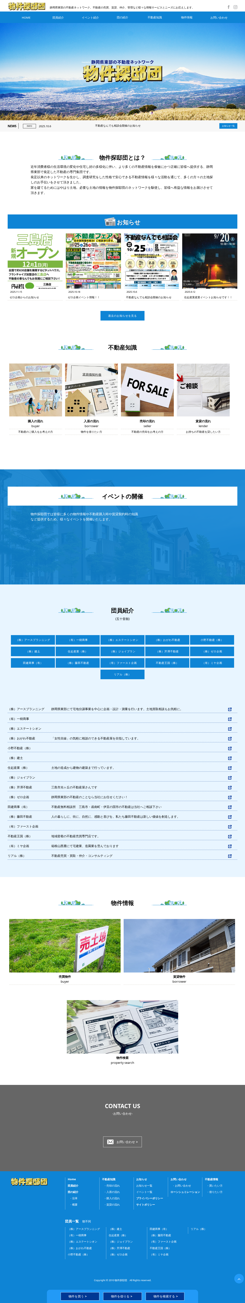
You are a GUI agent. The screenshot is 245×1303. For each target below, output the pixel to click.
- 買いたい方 (214, 1185)
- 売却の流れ (111, 1185)
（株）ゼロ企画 (212, 651)
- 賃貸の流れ (111, 1204)
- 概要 (73, 1204)
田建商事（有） (33, 662)
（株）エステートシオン (122, 639)
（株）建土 (33, 651)
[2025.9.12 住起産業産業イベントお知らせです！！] (209, 261)
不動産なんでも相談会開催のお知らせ (90, 125)
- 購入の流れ (111, 1198)
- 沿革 (73, 1198)
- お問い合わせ (181, 1185)
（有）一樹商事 (78, 639)
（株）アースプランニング (33, 639)
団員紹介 (58, 17)
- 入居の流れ (111, 1192)
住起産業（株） (78, 651)
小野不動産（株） (212, 639)
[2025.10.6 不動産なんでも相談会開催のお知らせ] (151, 261)
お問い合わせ (219, 17)
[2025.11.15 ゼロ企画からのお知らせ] (35, 261)
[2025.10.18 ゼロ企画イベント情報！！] (93, 261)
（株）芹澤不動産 (167, 651)
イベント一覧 (144, 1192)
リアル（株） (122, 674)
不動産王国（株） (167, 662)
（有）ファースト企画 (122, 662)
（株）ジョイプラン (123, 651)
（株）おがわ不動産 (167, 639)
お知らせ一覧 (228, 125)
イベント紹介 (90, 17)
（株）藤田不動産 (77, 662)
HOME (26, 17)
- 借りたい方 (214, 1192)
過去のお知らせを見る (122, 315)
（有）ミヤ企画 (212, 662)
